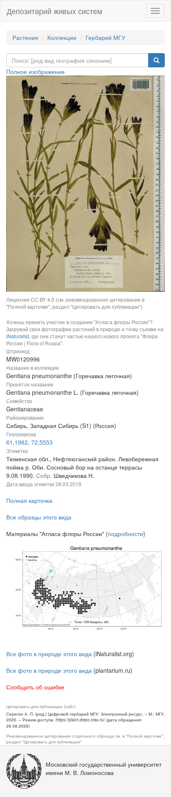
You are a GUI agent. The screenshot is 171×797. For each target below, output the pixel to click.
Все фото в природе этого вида (49, 653)
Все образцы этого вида (38, 517)
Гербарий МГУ (105, 37)
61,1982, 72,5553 (29, 442)
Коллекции (61, 37)
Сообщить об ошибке (35, 687)
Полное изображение (35, 71)
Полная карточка (29, 500)
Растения (25, 37)
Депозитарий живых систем (54, 10)
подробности (125, 533)
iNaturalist (17, 335)
